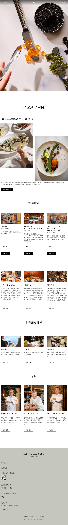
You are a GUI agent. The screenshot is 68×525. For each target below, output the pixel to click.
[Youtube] (8, 488)
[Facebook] (5, 488)
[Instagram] (2, 488)
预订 (63, 2)
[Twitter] (11, 488)
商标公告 (26, 516)
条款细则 (42, 516)
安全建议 (36, 516)
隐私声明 (31, 516)
